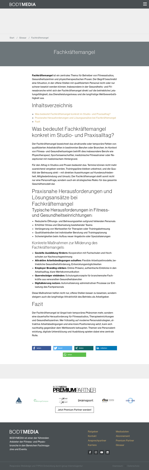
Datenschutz (133, 466)
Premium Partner (125, 440)
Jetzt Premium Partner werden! (74, 409)
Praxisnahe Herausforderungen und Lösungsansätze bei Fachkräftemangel (75, 117)
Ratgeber (93, 431)
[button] (41, 348)
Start (12, 37)
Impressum (117, 466)
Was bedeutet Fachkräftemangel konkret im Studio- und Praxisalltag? (73, 114)
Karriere (92, 445)
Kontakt (92, 436)
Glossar (23, 37)
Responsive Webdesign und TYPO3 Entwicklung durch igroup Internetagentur (46, 466)
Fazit (37, 121)
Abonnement (123, 436)
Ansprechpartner (97, 440)
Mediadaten (122, 431)
